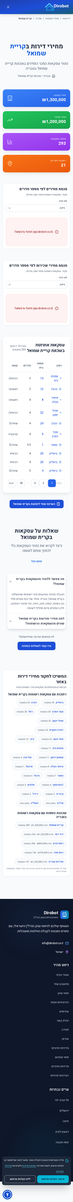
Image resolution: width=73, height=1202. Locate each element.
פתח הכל (36, 561)
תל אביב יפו (62, 1100)
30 (21, 483)
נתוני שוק (63, 993)
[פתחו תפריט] (8, 7)
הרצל (54, 389)
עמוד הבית (63, 975)
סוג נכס (63, 201)
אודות (65, 1039)
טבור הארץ (55, 434)
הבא (11, 483)
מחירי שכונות (52, 18)
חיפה (66, 1121)
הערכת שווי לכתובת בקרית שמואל (34, 504)
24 (41, 423)
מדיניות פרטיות (60, 1048)
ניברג (54, 423)
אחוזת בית (54, 378)
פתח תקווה (62, 1142)
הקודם (59, 483)
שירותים (64, 1011)
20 (41, 453)
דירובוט (66, 18)
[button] (7, 1194)
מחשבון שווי (61, 984)
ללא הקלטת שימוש (20, 1179)
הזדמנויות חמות (60, 1002)
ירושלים (64, 1111)
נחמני (54, 445)
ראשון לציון (62, 1132)
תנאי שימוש (62, 1057)
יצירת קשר (63, 1021)
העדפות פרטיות (59, 1075)
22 (41, 413)
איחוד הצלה (54, 400)
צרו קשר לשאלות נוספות (36, 646)
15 (41, 378)
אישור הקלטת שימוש (52, 1179)
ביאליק (53, 453)
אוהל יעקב (55, 412)
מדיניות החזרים (60, 1066)
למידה (65, 1030)
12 (41, 389)
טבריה (39, 18)
